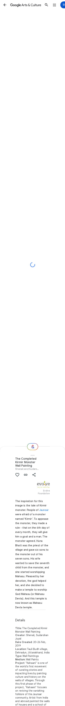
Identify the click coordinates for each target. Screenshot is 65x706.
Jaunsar (44, 510)
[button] (5, 5)
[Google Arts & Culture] (26, 5)
